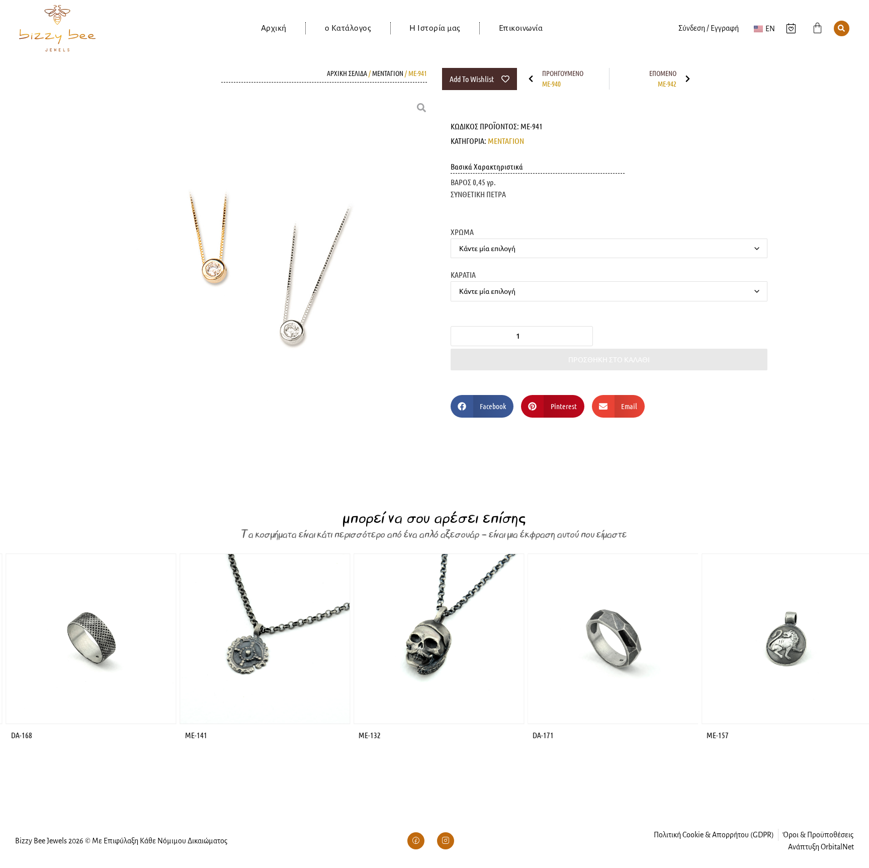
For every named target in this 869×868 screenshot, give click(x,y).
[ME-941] (251, 278)
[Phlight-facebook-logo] (415, 840)
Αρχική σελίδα (347, 72)
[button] (841, 28)
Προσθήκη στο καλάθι (609, 359)
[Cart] (817, 28)
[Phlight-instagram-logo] (445, 840)
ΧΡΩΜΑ (462, 231)
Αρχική (274, 28)
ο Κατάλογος (348, 28)
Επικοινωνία (521, 28)
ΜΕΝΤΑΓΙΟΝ (387, 72)
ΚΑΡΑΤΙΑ (463, 274)
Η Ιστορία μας (435, 28)
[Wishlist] (791, 28)
